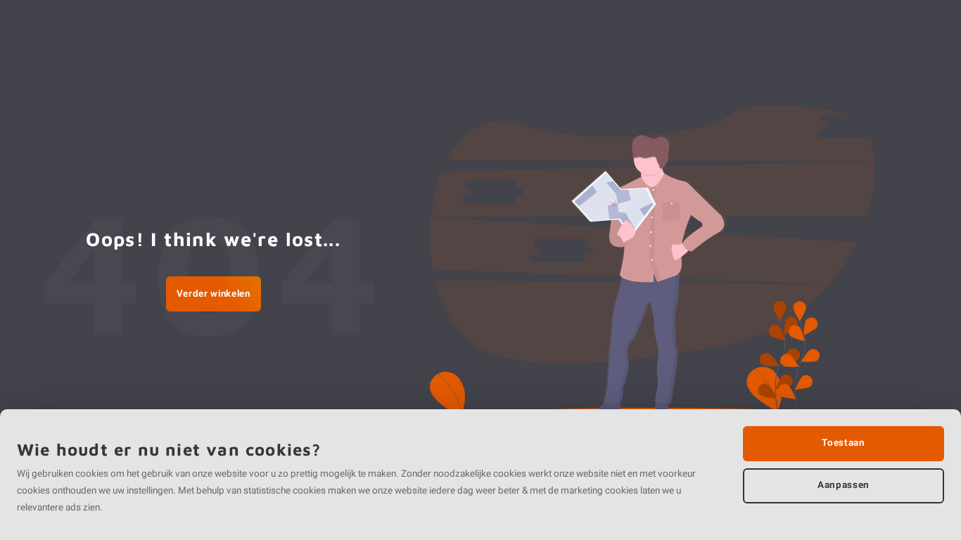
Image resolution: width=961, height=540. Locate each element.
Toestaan (843, 443)
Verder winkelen (213, 294)
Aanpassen (843, 485)
